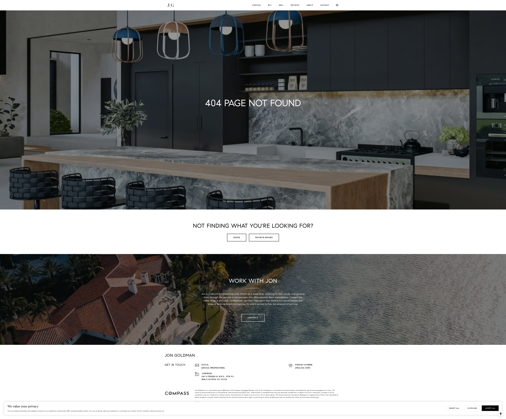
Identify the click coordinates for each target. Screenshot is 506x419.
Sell (281, 5)
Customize (472, 408)
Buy (270, 5)
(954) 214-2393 (302, 368)
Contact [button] (253, 318)
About (309, 5)
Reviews (295, 5)
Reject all (454, 408)
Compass (244, 390)
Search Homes (264, 237)
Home (236, 237)
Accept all (490, 408)
